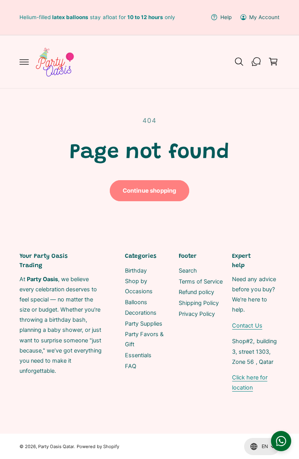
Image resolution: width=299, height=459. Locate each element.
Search (188, 270)
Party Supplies (143, 323)
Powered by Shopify (98, 446)
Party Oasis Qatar (56, 446)
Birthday (136, 270)
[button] (24, 61)
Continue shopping (150, 190)
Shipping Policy (199, 303)
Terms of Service (201, 281)
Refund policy (196, 292)
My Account (264, 17)
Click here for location (249, 382)
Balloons (136, 302)
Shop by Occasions (139, 286)
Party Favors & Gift (144, 339)
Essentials (138, 355)
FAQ (130, 366)
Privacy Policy (197, 313)
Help (225, 17)
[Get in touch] (256, 61)
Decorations (141, 312)
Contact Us (247, 325)
